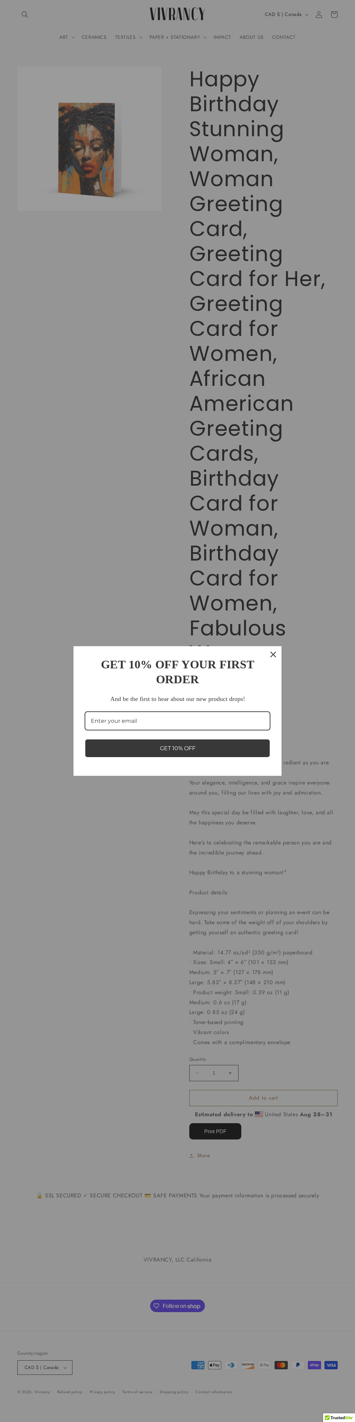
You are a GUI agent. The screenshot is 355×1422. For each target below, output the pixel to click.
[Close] (273, 654)
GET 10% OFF (178, 748)
